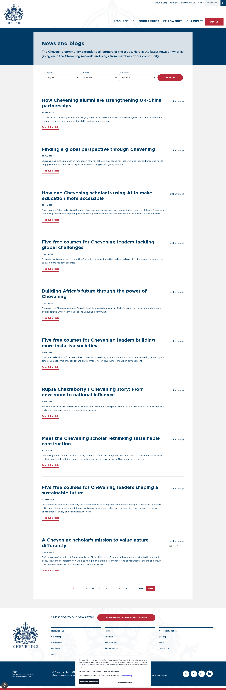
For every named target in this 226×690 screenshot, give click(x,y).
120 (141, 588)
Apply (214, 22)
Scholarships (149, 21)
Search (170, 78)
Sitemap (162, 637)
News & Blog (161, 3)
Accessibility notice (168, 631)
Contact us (164, 648)
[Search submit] (223, 3)
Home (201, 3)
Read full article (50, 127)
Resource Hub (124, 21)
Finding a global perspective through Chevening (99, 149)
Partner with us (188, 3)
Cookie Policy (126, 676)
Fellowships (172, 21)
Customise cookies (124, 682)
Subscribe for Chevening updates (126, 617)
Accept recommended (89, 681)
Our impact (194, 21)
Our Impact (56, 648)
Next (150, 588)
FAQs (161, 643)
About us (174, 3)
